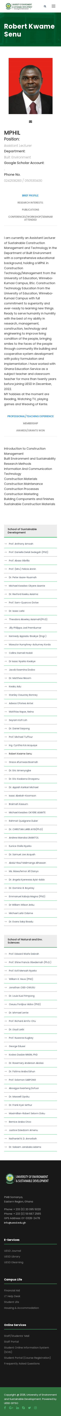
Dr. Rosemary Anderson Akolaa (26, 1063)
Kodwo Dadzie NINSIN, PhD (23, 1054)
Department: (14, 151)
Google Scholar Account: (24, 163)
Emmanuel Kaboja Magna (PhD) (27, 896)
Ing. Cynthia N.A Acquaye (23, 745)
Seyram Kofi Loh (18, 720)
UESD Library (12, 1256)
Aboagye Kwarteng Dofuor (24, 1088)
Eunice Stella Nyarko (20, 846)
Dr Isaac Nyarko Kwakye (22, 661)
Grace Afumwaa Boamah (23, 762)
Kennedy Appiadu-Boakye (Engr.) (28, 636)
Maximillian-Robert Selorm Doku (27, 1113)
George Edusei (17, 1046)
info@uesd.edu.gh (15, 1222)
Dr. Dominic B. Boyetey (21, 888)
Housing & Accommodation (21, 1308)
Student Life (11, 1302)
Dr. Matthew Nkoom (20, 678)
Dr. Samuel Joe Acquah (22, 854)
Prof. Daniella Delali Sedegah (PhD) (28, 552)
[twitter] (29, 1408)
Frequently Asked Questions (22, 1363)
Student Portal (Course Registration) (27, 1358)
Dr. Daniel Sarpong (19, 728)
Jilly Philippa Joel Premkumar (25, 627)
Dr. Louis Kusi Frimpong (21, 996)
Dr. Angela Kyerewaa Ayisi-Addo (27, 879)
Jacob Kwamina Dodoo (22, 669)
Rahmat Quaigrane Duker (23, 821)
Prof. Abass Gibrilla (19, 560)
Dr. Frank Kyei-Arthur (20, 1105)
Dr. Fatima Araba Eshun (22, 1071)
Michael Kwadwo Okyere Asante (27, 585)
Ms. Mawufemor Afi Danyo (24, 871)
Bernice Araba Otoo (20, 1121)
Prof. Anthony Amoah (21, 543)
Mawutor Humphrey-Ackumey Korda (30, 644)
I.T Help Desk (12, 1296)
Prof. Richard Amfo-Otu (22, 1021)
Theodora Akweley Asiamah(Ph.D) (28, 619)
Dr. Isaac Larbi (16, 611)
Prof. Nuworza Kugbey (21, 1037)
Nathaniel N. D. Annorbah (23, 1138)
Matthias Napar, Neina (21, 711)
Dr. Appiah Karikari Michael (23, 787)
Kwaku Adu (15, 686)
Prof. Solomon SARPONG (22, 1079)
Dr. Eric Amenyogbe (20, 770)
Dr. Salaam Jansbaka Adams (25, 1147)
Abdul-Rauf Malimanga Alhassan (27, 862)
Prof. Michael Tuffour (21, 737)
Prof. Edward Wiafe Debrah (24, 954)
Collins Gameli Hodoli (21, 653)
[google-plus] (11, 1408)
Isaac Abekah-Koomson (22, 795)
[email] (30, 121)
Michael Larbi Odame (21, 913)
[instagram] (35, 1408)
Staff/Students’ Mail (16, 1336)
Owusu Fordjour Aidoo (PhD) (25, 1004)
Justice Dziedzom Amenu (23, 1130)
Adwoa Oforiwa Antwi (21, 703)
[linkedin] (17, 1408)
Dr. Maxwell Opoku (19, 1096)
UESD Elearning (13, 1262)
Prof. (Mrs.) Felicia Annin (22, 569)
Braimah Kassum (18, 804)
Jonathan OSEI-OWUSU (22, 987)
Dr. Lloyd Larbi (16, 1029)
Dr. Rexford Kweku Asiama (23, 594)
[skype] (23, 1408)
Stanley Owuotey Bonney (23, 695)
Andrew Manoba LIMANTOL (24, 837)
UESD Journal (12, 1251)
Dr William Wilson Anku (21, 904)
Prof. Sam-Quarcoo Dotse (24, 602)
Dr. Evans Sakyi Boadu (21, 921)
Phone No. (12, 174)
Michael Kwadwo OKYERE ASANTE (27, 812)
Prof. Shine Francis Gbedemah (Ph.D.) (30, 962)
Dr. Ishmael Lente (18, 1012)
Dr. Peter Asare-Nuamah (23, 577)
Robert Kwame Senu (20, 753)
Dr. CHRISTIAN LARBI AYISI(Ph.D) (26, 829)
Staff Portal (11, 1342)
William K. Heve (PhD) (21, 979)
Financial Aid (12, 1290)
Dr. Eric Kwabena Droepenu (24, 779)
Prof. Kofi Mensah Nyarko (23, 970)
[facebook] (5, 1408)
